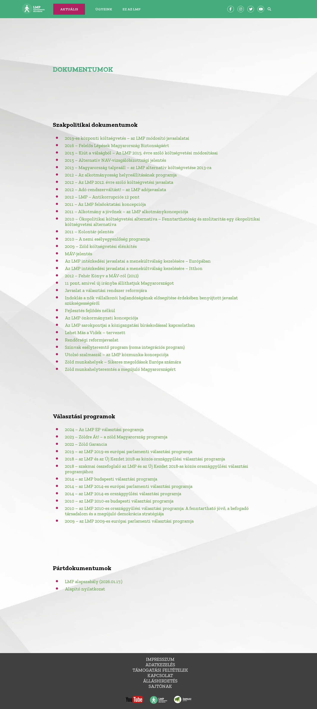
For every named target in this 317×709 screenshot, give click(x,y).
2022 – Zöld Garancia (86, 444)
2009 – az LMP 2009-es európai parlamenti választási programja (129, 521)
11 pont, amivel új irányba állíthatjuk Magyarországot (119, 283)
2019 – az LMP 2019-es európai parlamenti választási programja (128, 451)
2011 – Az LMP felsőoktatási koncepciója (105, 204)
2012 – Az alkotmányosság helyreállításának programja (121, 175)
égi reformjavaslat (100, 340)
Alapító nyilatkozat (85, 589)
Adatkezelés (160, 664)
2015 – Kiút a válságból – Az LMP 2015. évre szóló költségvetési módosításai (141, 152)
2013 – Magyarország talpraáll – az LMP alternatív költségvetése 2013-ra (138, 167)
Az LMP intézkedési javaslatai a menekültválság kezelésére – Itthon (133, 268)
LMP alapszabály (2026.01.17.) (93, 581)
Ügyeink (103, 9)
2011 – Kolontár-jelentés (89, 231)
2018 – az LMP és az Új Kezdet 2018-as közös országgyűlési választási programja (145, 459)
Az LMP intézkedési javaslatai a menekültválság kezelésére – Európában (138, 261)
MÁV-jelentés (78, 253)
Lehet (70, 332)
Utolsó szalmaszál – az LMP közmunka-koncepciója (116, 354)
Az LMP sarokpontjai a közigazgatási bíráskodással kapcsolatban (130, 325)
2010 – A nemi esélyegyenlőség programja (107, 239)
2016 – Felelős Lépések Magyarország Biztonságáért (117, 145)
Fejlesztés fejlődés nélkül (90, 310)
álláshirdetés (160, 681)
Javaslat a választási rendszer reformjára (106, 290)
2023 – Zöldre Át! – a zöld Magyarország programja (116, 436)
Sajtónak (160, 686)
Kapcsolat (160, 675)
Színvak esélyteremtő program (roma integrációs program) (125, 347)
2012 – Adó (75, 189)
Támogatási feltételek (160, 670)
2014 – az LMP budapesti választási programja (111, 479)
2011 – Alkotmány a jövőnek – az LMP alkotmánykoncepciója (126, 211)
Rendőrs (73, 340)
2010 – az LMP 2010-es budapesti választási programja (119, 501)
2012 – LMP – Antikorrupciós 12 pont (102, 197)
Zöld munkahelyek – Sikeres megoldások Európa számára (123, 362)
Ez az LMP (131, 9)
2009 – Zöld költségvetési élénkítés (101, 246)
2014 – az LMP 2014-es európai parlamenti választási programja (128, 486)
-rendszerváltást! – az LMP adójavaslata (126, 189)
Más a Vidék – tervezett (100, 332)
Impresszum (160, 659)
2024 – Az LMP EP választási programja (104, 429)
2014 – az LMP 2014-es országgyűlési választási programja (123, 493)
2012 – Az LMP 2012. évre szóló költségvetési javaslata (119, 182)
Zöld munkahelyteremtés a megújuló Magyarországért (120, 369)
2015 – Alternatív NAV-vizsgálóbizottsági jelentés (115, 160)
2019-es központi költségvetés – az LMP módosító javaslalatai (127, 138)
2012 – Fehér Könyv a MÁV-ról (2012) (101, 275)
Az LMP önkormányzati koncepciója (101, 317)
